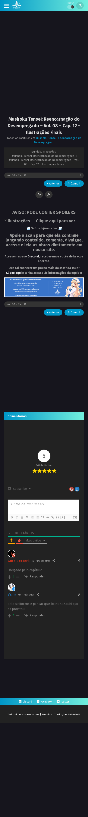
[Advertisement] (44, 67)
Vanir (12, 594)
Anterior (53, 183)
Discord (33, 256)
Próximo (73, 183)
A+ (39, 194)
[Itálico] (16, 517)
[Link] (52, 517)
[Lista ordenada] (32, 517)
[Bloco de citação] (42, 517)
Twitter (64, 701)
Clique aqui (14, 273)
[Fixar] (26, 517)
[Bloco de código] (47, 517)
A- (48, 194)
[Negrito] (11, 517)
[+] (62, 517)
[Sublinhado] (21, 517)
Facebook (46, 701)
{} (57, 517)
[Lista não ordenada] (37, 517)
